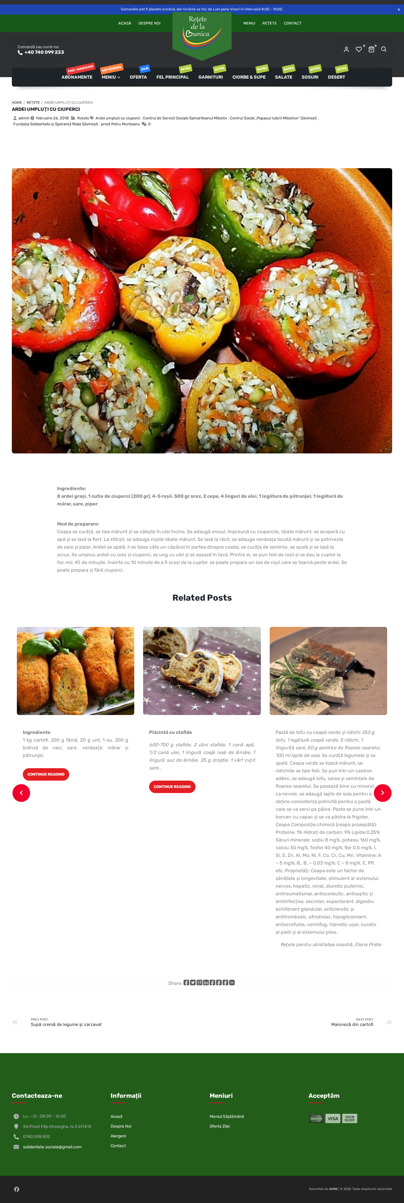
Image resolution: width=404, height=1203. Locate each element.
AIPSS (333, 1189)
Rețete (269, 23)
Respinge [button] (399, 9)
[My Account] (346, 49)
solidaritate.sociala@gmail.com (52, 1147)
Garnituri (211, 74)
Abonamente (77, 74)
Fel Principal (173, 74)
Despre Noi (149, 23)
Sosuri (310, 74)
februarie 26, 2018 (52, 118)
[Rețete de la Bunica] (202, 33)
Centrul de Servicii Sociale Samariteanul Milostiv (185, 118)
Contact (293, 23)
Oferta (139, 74)
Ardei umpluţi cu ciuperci (46, 109)
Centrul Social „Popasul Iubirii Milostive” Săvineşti (273, 118)
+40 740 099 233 (44, 52)
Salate (284, 74)
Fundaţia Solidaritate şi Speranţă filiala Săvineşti (55, 124)
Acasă (124, 23)
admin (24, 118)
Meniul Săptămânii (227, 1116)
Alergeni (118, 1136)
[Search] (383, 49)
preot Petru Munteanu (120, 124)
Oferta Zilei (220, 1126)
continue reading (46, 774)
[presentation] (21, 793)
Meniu (249, 23)
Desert (337, 74)
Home (17, 102)
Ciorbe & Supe (249, 74)
